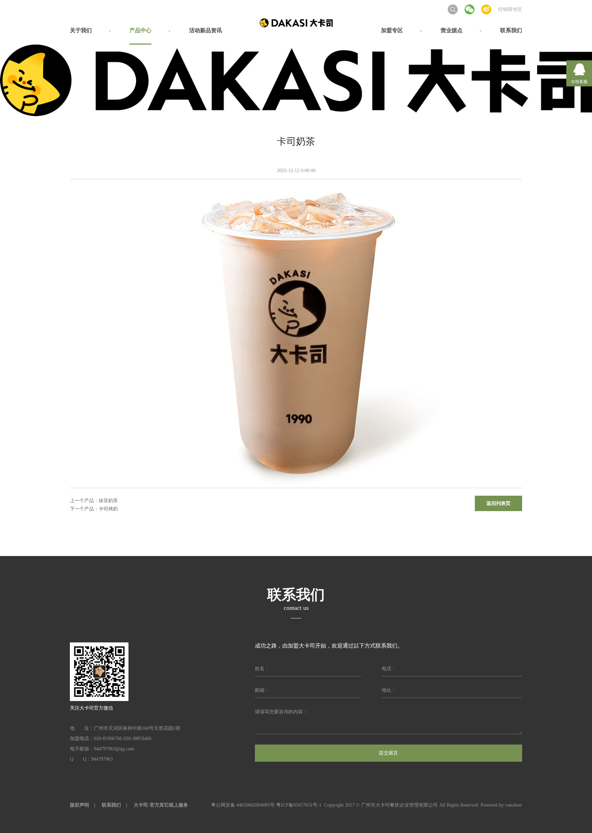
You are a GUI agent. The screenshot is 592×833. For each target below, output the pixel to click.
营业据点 (452, 30)
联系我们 (511, 30)
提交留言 (388, 753)
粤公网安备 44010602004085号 (243, 805)
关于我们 (81, 30)
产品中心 (140, 30)
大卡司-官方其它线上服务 (161, 805)
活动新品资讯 (205, 30)
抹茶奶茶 (108, 500)
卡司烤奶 (108, 508)
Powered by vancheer (501, 805)
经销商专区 (510, 9)
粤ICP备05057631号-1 (298, 805)
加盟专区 (392, 30)
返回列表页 (498, 503)
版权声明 (79, 805)
